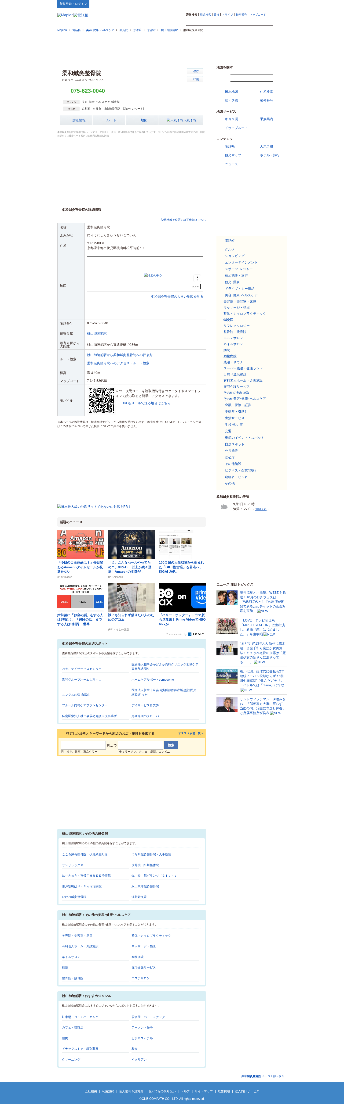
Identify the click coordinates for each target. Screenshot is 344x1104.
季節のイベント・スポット (244, 437)
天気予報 (190, 120)
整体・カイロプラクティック (151, 935)
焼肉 (65, 1038)
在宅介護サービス (144, 967)
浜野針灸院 (139, 897)
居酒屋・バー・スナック (148, 1017)
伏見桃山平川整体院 (145, 865)
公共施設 (231, 451)
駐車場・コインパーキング (80, 1017)
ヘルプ (264, 3)
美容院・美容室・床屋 (77, 935)
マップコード (257, 14)
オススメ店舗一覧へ (191, 733)
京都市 (97, 108)
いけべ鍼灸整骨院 (74, 897)
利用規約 (108, 1091)
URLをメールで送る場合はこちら (146, 403)
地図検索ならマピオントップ (240, 3)
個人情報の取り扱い (162, 1091)
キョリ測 (231, 119)
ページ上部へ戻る (263, 1076)
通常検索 (191, 14)
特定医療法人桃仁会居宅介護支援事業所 (89, 716)
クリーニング (71, 1059)
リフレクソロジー (236, 326)
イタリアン (139, 1059)
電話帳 (230, 146)
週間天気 (261, 509)
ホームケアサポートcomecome (153, 679)
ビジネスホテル (142, 1038)
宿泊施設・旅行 (236, 275)
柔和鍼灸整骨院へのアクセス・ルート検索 (118, 363)
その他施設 (233, 464)
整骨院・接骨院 (72, 978)
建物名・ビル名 (236, 477)
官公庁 (230, 457)
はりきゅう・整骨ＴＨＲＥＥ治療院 (86, 875)
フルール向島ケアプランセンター (85, 705)
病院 (65, 967)
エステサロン (141, 978)
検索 (279, 22)
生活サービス (235, 418)
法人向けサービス (247, 1091)
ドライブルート (236, 128)
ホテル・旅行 (270, 155)
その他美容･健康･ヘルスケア (244, 398)
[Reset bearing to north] (197, 278)
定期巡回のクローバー (147, 716)
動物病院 (138, 957)
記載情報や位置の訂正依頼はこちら (183, 220)
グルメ (230, 249)
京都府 (86, 108)
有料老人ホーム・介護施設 (80, 946)
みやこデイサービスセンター (82, 669)
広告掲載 (224, 1091)
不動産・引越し (236, 411)
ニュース (231, 164)
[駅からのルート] (133, 108)
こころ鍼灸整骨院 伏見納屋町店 (85, 854)
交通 (228, 431)
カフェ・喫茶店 (72, 1027)
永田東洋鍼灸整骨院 (145, 886)
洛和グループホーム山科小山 (82, 679)
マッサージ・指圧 (144, 946)
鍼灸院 (115, 102)
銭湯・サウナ (233, 362)
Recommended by (176, 634)
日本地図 (231, 91)
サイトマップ (279, 3)
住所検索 (266, 91)
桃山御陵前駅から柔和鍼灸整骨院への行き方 (120, 355)
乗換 (216, 14)
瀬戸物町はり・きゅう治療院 (82, 886)
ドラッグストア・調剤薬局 (80, 1048)
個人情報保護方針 (131, 1091)
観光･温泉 (232, 282)
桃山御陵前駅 (111, 108)
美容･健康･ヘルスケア (96, 102)
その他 (230, 483)
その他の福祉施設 (236, 392)
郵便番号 (241, 14)
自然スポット (235, 444)
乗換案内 (266, 119)
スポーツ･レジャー (239, 269)
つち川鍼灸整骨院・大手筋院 (151, 854)
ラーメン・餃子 (142, 1027)
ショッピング (235, 256)
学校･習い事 (234, 424)
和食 (135, 1048)
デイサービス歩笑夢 (145, 705)
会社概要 (91, 1091)
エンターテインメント (241, 262)
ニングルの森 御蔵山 (76, 695)
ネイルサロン (71, 957)
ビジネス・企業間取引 (241, 470)
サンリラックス (72, 865)
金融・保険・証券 (238, 405)
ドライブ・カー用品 (239, 288)
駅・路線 (231, 100)
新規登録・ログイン (73, 4)
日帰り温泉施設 (234, 374)
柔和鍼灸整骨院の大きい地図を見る (177, 291)
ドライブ (227, 14)
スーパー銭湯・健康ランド (243, 368)
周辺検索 (205, 14)
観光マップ (233, 155)
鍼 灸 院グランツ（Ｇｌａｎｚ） (156, 875)
